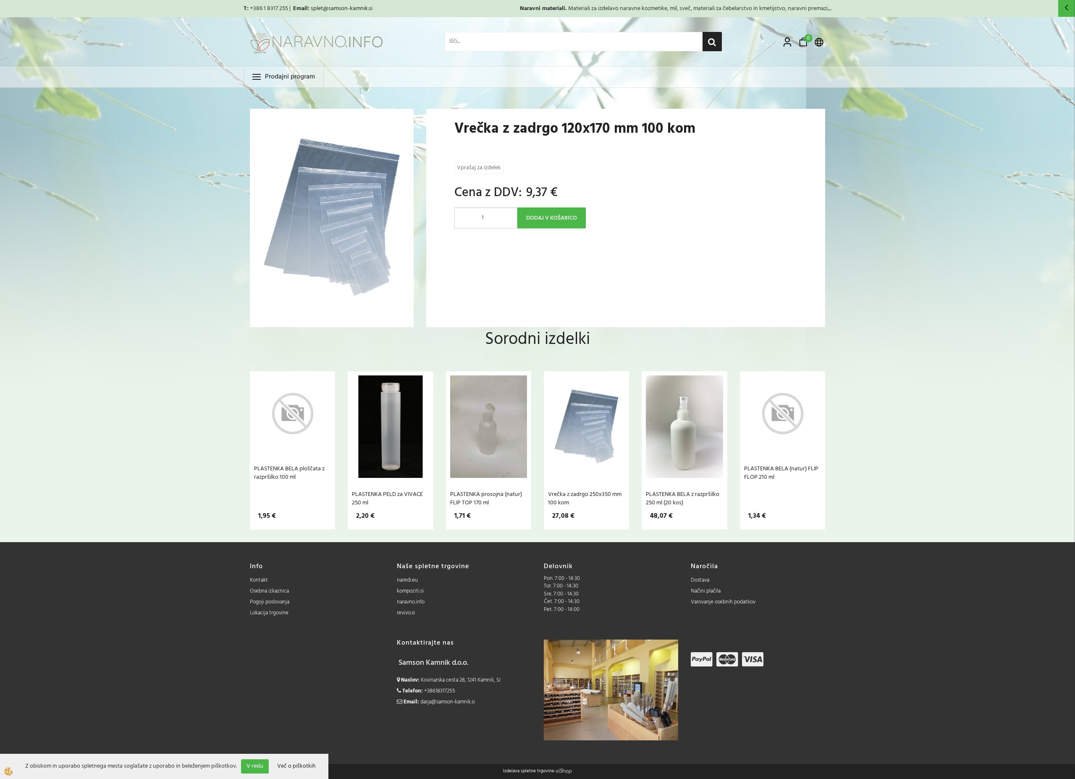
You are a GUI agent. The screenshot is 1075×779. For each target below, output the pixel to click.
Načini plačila (706, 591)
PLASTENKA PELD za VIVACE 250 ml (387, 498)
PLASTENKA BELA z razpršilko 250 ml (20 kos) (682, 498)
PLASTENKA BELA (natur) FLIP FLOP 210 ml (781, 473)
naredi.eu (407, 580)
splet (317, 8)
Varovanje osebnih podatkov (723, 602)
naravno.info (411, 602)
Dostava (700, 580)
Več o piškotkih (296, 766)
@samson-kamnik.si (347, 8)
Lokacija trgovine (269, 613)
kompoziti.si (410, 591)
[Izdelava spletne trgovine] (564, 771)
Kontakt (259, 580)
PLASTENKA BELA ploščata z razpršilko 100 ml (289, 473)
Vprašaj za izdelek (479, 168)
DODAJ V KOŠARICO (551, 218)
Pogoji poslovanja (269, 602)
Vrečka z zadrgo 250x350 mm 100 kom (584, 498)
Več (292, 427)
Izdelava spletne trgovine (528, 771)
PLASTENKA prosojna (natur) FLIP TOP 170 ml (486, 498)
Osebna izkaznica (269, 591)
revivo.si (406, 613)
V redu (254, 766)
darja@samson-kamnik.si (447, 702)
